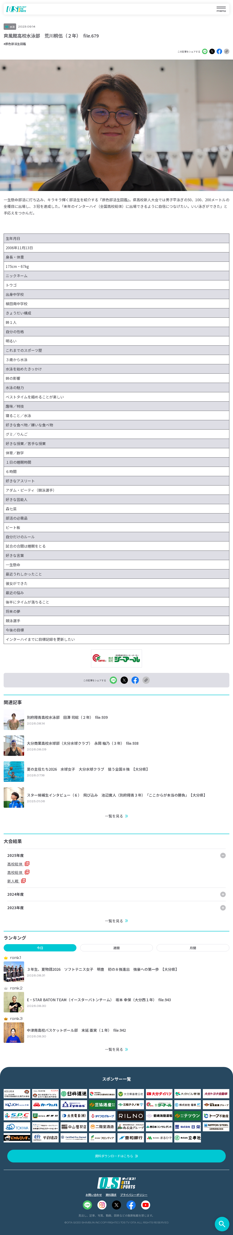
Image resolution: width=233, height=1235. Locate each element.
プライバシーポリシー (133, 1195)
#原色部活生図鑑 (15, 44)
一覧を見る (114, 816)
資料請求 (111, 1195)
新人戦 (13, 881)
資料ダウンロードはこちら (114, 1156)
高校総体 (15, 864)
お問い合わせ (94, 1195)
